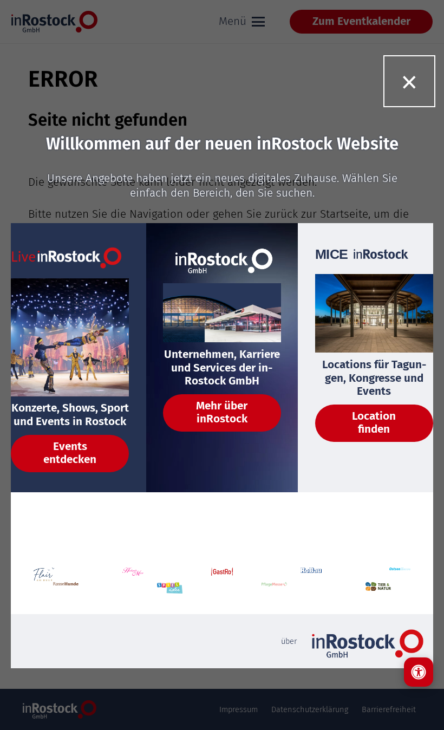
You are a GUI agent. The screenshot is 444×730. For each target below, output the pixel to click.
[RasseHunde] (66, 589)
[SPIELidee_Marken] (169, 589)
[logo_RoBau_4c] (311, 575)
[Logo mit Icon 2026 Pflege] (274, 589)
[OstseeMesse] (400, 575)
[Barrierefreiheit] (418, 672)
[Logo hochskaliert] (44, 575)
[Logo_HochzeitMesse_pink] (133, 575)
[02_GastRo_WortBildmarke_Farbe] (222, 575)
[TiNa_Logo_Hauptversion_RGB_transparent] (378, 589)
